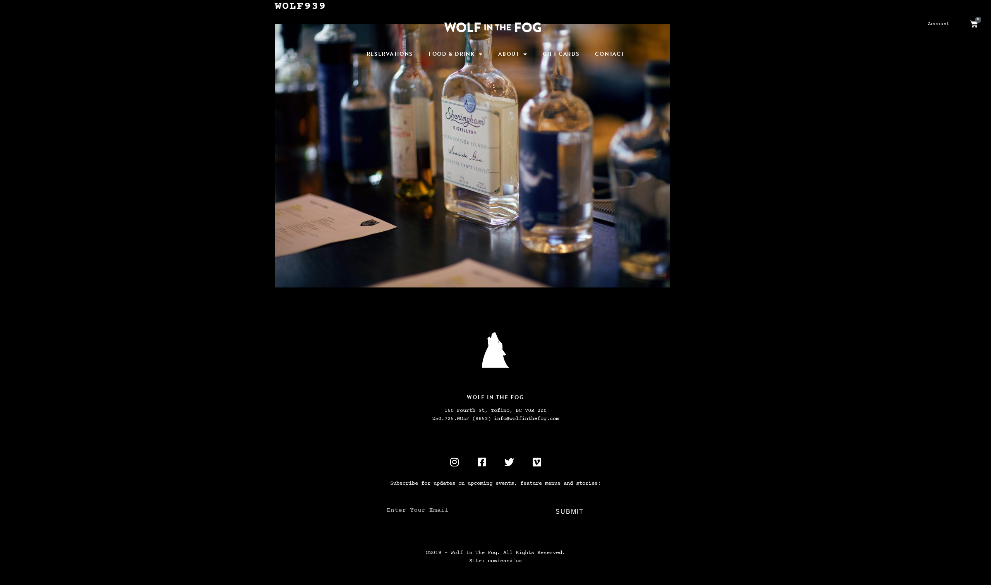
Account (939, 24)
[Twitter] (509, 461)
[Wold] (495, 350)
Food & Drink (452, 54)
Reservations (390, 54)
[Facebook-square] (482, 461)
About (509, 54)
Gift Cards (561, 54)
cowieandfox (505, 560)
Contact (609, 54)
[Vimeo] (537, 461)
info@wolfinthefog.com (526, 418)
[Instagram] (454, 461)
